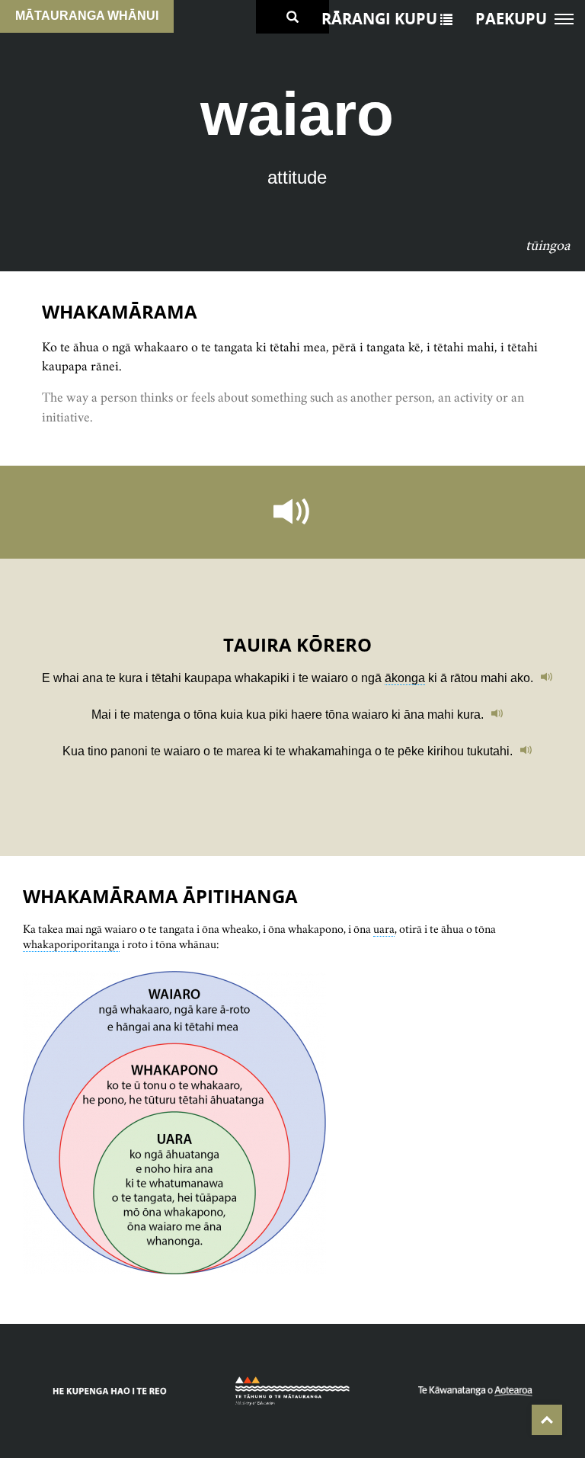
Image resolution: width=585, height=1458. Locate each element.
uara (384, 928)
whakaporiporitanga (71, 944)
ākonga (405, 677)
